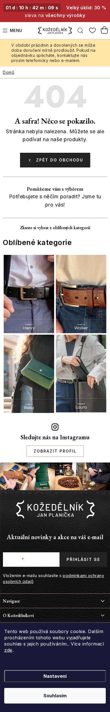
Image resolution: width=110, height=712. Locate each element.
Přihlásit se (83, 559)
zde (8, 650)
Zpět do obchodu (59, 160)
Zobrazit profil (55, 451)
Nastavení (55, 676)
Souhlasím (55, 695)
